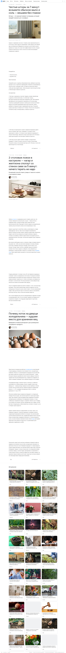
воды (33, 418)
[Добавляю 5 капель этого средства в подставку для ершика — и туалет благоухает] (16, 593)
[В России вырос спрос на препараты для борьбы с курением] (16, 576)
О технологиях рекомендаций (49, 652)
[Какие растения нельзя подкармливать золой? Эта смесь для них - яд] (33, 593)
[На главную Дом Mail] (3, 1)
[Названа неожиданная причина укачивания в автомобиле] (33, 560)
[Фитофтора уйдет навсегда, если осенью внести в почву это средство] (16, 477)
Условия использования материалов (38, 652)
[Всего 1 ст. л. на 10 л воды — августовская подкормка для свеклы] (33, 576)
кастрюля (14, 219)
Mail (1, 652)
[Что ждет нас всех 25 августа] (33, 527)
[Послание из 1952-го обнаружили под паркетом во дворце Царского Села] (16, 494)
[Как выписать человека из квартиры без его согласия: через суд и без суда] (49, 609)
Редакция (30, 652)
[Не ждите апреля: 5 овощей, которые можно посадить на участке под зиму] (49, 626)
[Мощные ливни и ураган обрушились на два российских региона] (49, 593)
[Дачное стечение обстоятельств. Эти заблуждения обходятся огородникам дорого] (33, 609)
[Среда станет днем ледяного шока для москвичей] (49, 576)
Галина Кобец (14, 176)
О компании (5, 652)
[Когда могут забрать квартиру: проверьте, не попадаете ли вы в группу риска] (49, 543)
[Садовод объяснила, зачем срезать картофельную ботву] (49, 560)
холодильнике (29, 369)
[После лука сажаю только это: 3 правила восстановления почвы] (16, 609)
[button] (25, 30)
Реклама (8, 652)
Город (24, 4)
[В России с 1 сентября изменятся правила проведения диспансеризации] (16, 510)
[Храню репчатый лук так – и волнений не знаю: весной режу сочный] (16, 626)
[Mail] (1, 1)
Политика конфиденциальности (59, 652)
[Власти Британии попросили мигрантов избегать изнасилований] (16, 560)
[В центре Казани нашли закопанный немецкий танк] (33, 543)
